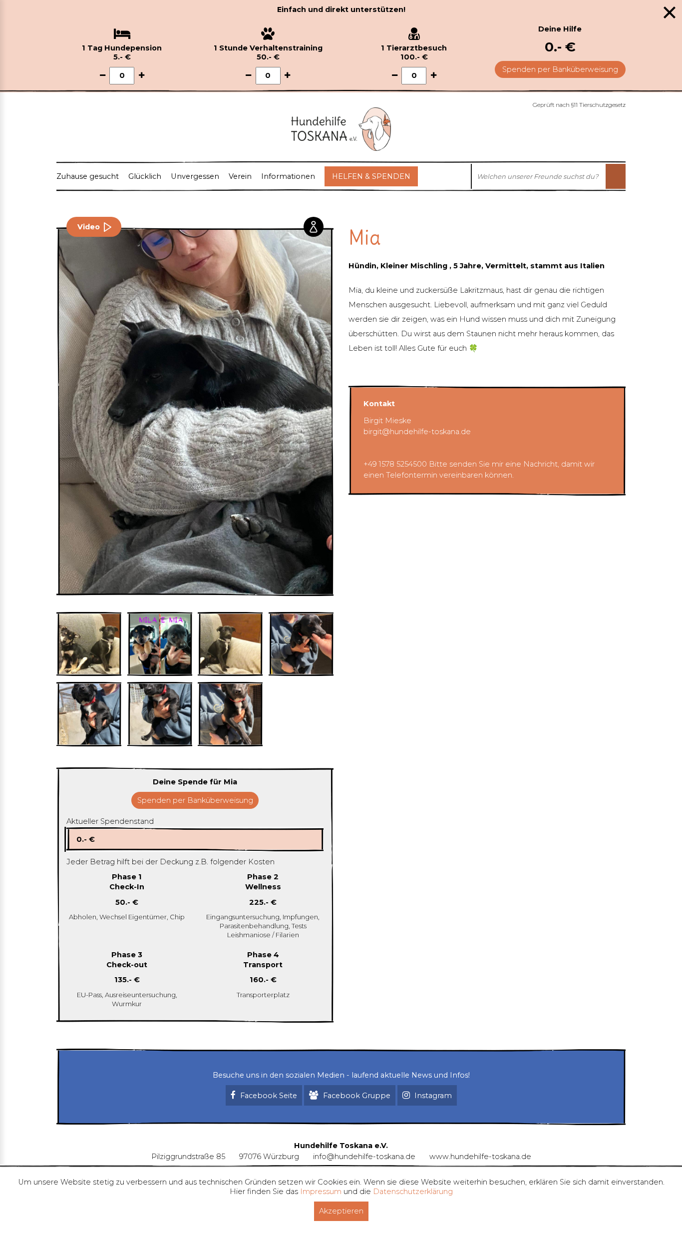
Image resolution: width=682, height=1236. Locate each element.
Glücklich (144, 176)
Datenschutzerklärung (413, 1191)
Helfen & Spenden (371, 176)
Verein (240, 176)
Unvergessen (195, 176)
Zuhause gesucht (87, 176)
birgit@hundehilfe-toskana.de (417, 431)
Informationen (288, 176)
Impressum (320, 1191)
